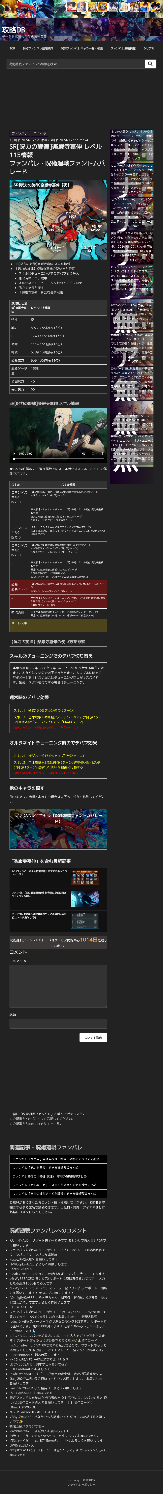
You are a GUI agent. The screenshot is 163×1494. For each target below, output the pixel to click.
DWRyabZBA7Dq (22, 1445)
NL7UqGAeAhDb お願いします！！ (35, 1412)
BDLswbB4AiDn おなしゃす (30, 1369)
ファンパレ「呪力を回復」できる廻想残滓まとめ (45, 1168)
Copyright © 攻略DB (81, 1480)
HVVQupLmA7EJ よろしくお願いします (38, 1264)
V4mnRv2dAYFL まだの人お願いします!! (39, 1431)
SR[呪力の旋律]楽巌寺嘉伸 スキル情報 (42, 264)
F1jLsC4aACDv (21, 1307)
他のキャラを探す (31, 288)
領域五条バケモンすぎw (27, 1426)
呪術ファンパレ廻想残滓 (38, 48)
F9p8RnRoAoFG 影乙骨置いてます (35, 1355)
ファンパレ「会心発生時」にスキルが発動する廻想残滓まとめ (54, 1185)
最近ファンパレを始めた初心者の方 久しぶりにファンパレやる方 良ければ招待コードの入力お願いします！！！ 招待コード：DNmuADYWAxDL (58, 1402)
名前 (13, 1015)
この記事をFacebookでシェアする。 (36, 1123)
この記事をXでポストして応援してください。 (42, 1119)
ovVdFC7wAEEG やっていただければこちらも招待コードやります (57, 1274)
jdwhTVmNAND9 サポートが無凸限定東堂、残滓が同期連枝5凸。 (57, 1374)
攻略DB (13, 30)
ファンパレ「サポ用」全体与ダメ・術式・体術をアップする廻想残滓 (59, 1159)
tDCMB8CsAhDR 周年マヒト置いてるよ (38, 1364)
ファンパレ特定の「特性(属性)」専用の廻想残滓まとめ (50, 1176)
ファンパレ (20, 133)
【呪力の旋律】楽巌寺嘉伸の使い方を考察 (45, 268)
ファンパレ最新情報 (123, 48)
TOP (12, 48)
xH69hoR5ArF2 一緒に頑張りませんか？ (39, 1359)
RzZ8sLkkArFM (21, 1269)
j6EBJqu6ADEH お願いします (31, 1393)
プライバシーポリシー (81, 1484)
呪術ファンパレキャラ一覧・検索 (82, 48)
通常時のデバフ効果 (32, 278)
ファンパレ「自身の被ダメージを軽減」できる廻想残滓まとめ (54, 1194)
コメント (18, 961)
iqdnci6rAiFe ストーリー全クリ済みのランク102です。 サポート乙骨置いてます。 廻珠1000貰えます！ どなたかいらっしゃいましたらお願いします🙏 (58, 1326)
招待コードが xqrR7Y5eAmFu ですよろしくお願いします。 (55, 1436)
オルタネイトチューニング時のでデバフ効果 (50, 283)
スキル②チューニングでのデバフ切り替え (48, 273)
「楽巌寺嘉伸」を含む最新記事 (40, 292)
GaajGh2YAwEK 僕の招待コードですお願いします (46, 1388)
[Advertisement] (81, 100)
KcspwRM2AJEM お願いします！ (34, 1259)
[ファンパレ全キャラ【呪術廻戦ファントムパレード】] (58, 847)
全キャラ (39, 133)
